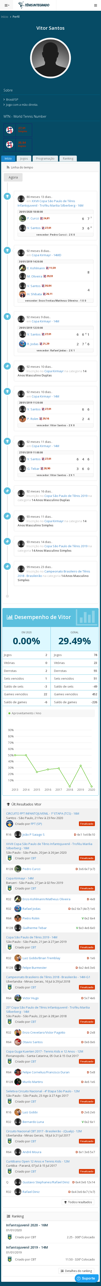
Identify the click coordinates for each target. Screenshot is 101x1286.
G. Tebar (33, 468)
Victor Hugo (31, 998)
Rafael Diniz (31, 1192)
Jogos (24, 158)
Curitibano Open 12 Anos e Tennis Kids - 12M (38, 1161)
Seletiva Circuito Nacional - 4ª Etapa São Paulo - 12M (43, 1091)
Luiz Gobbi (30, 1112)
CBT (33, 858)
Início (4, 17)
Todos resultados (79, 1202)
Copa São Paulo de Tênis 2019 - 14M (31, 937)
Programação (45, 158)
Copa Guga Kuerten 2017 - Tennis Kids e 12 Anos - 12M (44, 1051)
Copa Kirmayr (54, 371)
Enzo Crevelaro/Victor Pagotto (44, 1032)
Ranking (68, 158)
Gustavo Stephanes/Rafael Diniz (46, 1182)
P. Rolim (32, 419)
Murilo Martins (33, 1082)
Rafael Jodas (32, 909)
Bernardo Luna (33, 1121)
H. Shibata (34, 294)
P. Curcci (33, 218)
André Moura (32, 1152)
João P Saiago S (34, 834)
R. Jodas (33, 344)
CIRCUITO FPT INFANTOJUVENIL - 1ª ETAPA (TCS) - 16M (42, 813)
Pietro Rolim (31, 918)
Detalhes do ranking (78, 1271)
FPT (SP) (36, 824)
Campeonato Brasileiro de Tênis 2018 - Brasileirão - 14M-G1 (48, 977)
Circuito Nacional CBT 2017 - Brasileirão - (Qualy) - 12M (44, 1131)
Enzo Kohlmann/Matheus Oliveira (46, 899)
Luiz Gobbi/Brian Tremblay (41, 958)
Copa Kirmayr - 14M (45, 321)
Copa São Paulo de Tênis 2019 (65, 496)
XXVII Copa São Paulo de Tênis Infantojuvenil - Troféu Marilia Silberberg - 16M (50, 203)
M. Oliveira (34, 276)
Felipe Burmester (35, 967)
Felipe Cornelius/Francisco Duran (46, 1072)
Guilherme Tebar (35, 928)
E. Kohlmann (36, 268)
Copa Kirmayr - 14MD (46, 255)
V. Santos (34, 228)
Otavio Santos (33, 1042)
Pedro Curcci (31, 869)
